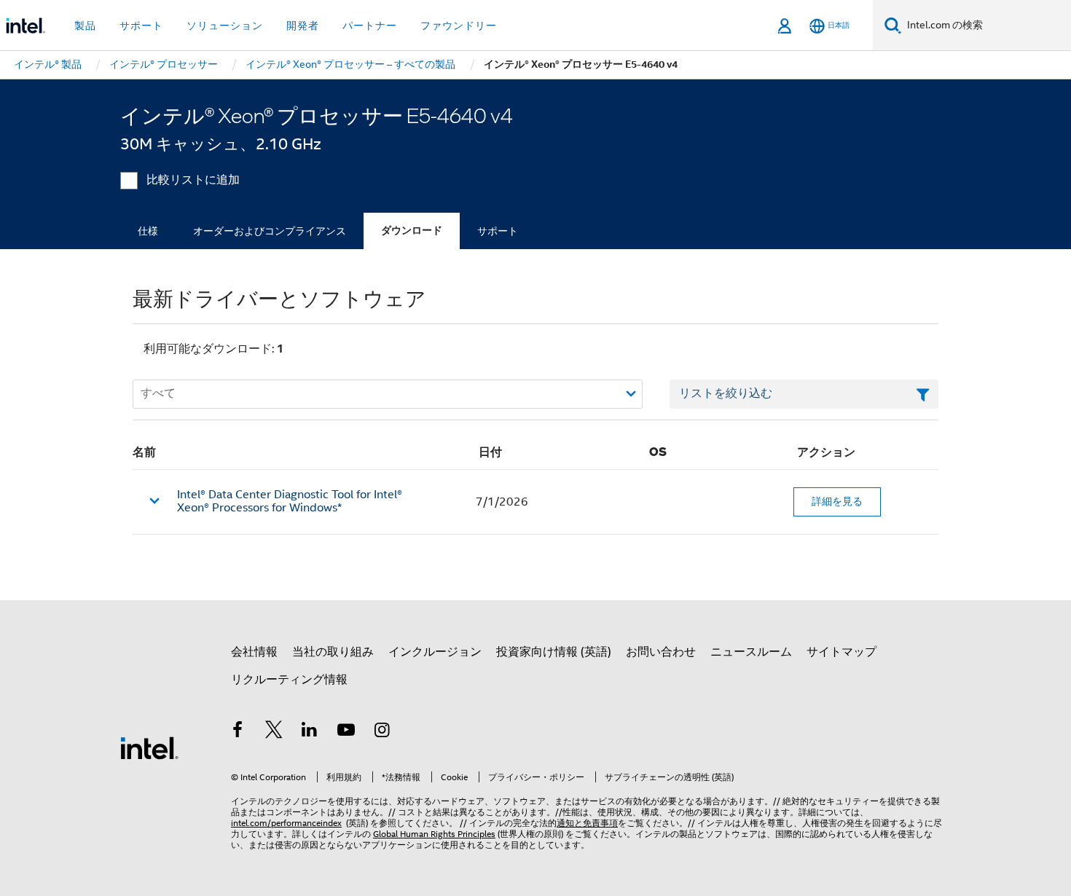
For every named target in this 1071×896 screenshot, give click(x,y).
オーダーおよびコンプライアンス (269, 230)
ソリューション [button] (225, 25)
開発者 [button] (302, 25)
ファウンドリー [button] (458, 25)
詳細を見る (837, 501)
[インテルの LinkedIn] (309, 732)
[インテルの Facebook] (237, 732)
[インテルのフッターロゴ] (149, 747)
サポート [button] (141, 25)
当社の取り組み (333, 652)
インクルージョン (435, 652)
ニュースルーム (751, 652)
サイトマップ (841, 652)
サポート (497, 230)
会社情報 (254, 652)
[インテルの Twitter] (274, 732)
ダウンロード (411, 230)
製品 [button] (85, 25)
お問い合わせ (661, 652)
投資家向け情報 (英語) (553, 652)
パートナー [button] (369, 25)
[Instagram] (381, 732)
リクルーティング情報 (289, 679)
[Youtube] (346, 732)
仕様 (148, 230)
